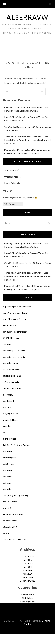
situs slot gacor (9, 457)
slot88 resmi (8, 464)
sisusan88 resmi (10, 520)
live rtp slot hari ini (11, 420)
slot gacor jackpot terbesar (15, 332)
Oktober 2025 (27, 556)
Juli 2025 (27, 560)
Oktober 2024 (27, 563)
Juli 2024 (27, 567)
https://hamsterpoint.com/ (14, 319)
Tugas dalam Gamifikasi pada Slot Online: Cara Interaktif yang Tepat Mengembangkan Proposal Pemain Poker (27, 140)
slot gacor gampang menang (15, 495)
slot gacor (7, 407)
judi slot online (9, 325)
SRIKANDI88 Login (11, 338)
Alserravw (27, 17)
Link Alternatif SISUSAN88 (14, 539)
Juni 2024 (27, 570)
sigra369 (7, 533)
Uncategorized (11, 176)
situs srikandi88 (10, 527)
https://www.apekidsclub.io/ (15, 313)
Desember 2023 (27, 580)
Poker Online (10, 183)
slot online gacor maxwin (14, 350)
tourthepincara (9, 439)
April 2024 (27, 573)
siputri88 (7, 508)
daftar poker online (11, 369)
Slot (4, 432)
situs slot (7, 426)
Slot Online (9, 170)
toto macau (8, 395)
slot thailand (8, 401)
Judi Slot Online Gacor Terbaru (16, 445)
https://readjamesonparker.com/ (17, 306)
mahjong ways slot (11, 413)
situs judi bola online (12, 376)
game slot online (10, 501)
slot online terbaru (11, 363)
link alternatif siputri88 (13, 514)
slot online (7, 344)
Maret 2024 (27, 577)
